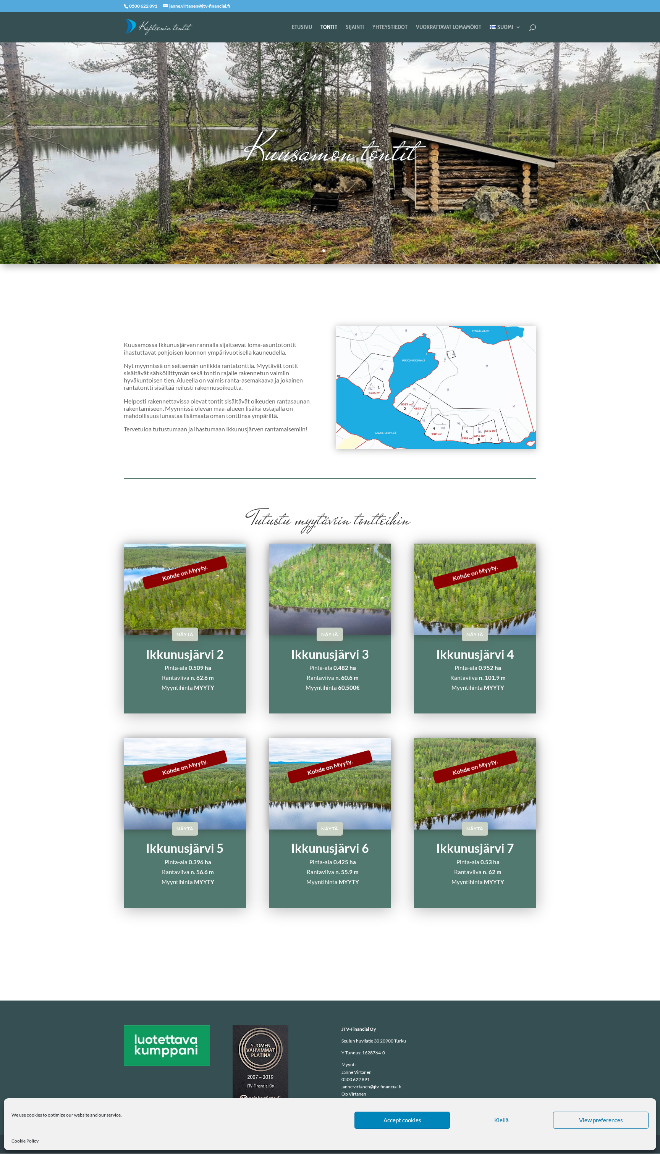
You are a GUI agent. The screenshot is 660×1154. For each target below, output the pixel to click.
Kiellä (501, 1120)
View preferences (601, 1120)
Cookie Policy (25, 1141)
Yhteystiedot (390, 27)
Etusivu (302, 27)
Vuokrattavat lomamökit (448, 27)
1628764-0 (373, 1053)
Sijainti (355, 27)
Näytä (185, 634)
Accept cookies (402, 1120)
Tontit (328, 27)
